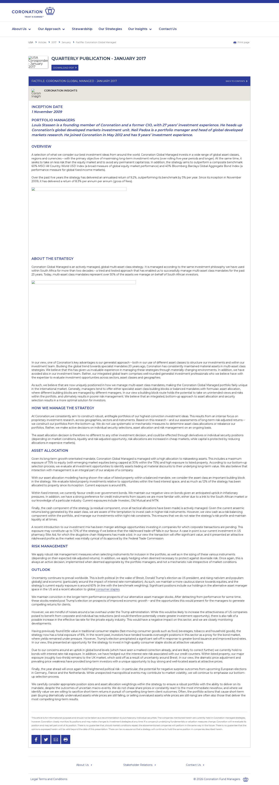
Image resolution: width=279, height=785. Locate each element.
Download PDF (63, 67)
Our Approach (49, 29)
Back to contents (235, 81)
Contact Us (168, 29)
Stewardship (82, 29)
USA (30, 42)
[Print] (65, 739)
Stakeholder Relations (137, 765)
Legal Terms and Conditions (48, 779)
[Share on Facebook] (36, 739)
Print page (243, 42)
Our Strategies (110, 29)
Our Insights (137, 29)
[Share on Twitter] (45, 739)
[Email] (55, 739)
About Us (19, 29)
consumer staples (107, 589)
